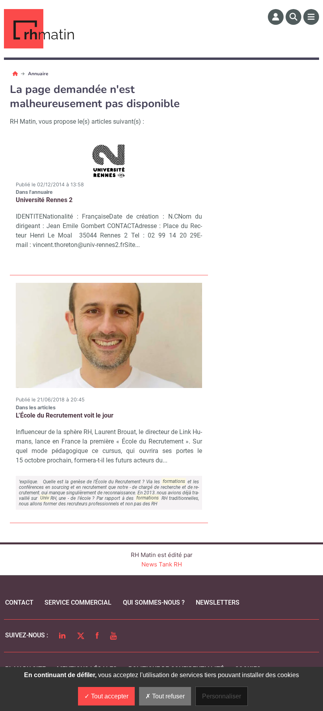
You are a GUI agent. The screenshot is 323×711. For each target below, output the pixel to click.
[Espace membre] (276, 17)
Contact (19, 602)
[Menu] (311, 17)
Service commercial (78, 602)
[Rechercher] (293, 17)
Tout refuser (167, 696)
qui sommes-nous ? (154, 602)
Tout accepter (108, 696)
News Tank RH (161, 564)
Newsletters (217, 602)
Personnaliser (221, 696)
